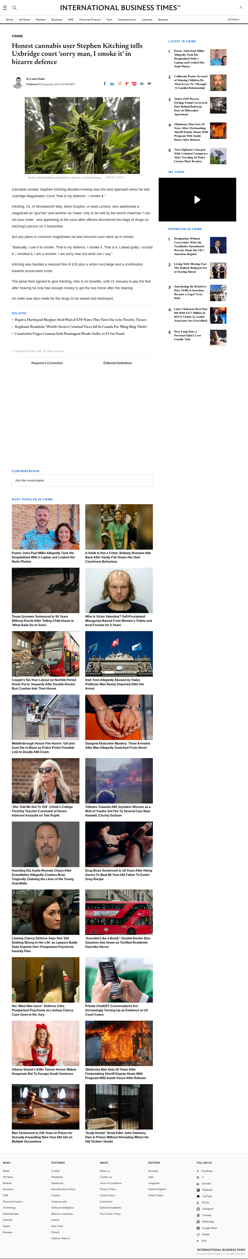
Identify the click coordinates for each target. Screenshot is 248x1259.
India (151, 1177)
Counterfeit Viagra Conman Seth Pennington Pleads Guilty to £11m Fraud (69, 334)
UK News (24, 19)
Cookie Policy (107, 1195)
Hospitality (57, 1177)
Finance (55, 1195)
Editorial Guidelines (117, 363)
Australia (153, 1171)
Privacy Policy (108, 1189)
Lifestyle (147, 19)
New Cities (57, 1226)
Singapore (153, 1183)
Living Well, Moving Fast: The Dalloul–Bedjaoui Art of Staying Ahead (190, 267)
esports (55, 1219)
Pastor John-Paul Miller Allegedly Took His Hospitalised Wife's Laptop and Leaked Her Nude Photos (43, 557)
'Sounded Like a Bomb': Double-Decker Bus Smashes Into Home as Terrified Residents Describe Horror (117, 942)
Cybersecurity (59, 1201)
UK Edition (233, 19)
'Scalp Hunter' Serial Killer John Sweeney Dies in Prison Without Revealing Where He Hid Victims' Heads (117, 1137)
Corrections (106, 1201)
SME (71, 19)
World (9, 19)
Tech (109, 19)
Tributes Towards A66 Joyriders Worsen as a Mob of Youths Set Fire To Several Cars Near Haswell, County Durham (118, 811)
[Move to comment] (149, 83)
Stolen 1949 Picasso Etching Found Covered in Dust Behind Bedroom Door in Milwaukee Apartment (190, 106)
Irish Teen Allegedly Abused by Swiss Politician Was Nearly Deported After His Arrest (114, 684)
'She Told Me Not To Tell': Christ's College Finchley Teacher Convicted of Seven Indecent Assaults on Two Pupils (42, 811)
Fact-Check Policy (110, 1213)
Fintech (55, 1232)
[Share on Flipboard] (127, 83)
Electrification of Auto (63, 1189)
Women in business (62, 1213)
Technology (9, 1207)
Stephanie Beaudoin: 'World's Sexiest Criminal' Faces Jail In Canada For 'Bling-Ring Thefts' (81, 327)
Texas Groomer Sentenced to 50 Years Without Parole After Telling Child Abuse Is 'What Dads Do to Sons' (43, 621)
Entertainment (127, 19)
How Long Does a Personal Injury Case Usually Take (187, 335)
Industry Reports (60, 1238)
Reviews (163, 19)
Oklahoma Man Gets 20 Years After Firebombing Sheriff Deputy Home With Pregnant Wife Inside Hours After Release (115, 1074)
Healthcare (57, 1183)
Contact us (106, 1177)
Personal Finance (90, 19)
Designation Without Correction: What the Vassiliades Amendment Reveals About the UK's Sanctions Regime (189, 246)
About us (105, 1171)
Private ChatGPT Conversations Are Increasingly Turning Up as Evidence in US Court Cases (116, 1010)
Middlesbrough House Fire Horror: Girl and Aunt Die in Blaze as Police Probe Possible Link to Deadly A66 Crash (43, 748)
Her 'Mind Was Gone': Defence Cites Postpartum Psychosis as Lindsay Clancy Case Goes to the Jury (42, 1010)
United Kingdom (157, 1189)
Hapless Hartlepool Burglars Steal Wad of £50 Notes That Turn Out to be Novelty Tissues (80, 320)
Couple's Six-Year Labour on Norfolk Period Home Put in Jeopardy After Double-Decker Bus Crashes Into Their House (44, 684)
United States (156, 1195)
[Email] (141, 83)
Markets (41, 19)
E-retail (55, 1171)
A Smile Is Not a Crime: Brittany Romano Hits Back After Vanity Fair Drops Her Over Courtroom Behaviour (118, 557)
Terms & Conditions (111, 1183)
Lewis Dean (37, 79)
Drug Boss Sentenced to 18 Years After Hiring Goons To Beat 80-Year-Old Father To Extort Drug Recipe (118, 875)
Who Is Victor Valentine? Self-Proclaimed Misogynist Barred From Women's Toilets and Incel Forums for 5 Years (118, 621)
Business (57, 19)
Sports (6, 1226)
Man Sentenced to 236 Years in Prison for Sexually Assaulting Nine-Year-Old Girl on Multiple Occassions (42, 1137)
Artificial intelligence (62, 1207)
